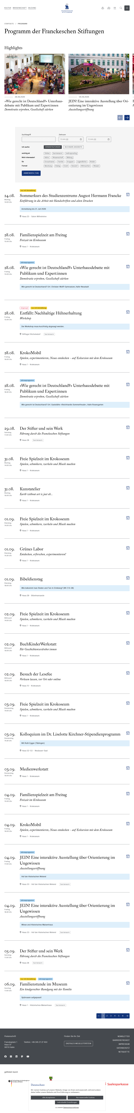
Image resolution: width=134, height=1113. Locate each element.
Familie (60, 162)
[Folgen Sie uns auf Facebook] (5, 1056)
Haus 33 (25, 884)
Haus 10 (25, 686)
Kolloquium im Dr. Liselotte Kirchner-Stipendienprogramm (70, 734)
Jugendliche (81, 162)
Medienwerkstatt (34, 769)
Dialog (57, 166)
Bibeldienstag (31, 579)
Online (47, 153)
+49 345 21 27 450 (39, 1042)
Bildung (69, 158)
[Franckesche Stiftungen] (67, 8)
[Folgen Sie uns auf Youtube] (28, 1056)
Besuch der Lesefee (36, 674)
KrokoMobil (30, 352)
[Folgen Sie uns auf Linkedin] (16, 1056)
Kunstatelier (30, 488)
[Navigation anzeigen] (127, 8)
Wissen (96, 166)
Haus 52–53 (27, 751)
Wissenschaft (58, 158)
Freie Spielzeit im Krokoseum (44, 458)
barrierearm (57, 153)
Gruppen (70, 162)
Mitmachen (85, 166)
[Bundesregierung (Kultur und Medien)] (19, 1083)
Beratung (48, 166)
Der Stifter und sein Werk (41, 428)
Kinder (92, 162)
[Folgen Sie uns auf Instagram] (11, 1056)
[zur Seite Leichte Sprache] (102, 8)
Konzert (75, 166)
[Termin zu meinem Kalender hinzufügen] (128, 194)
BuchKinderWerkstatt (38, 644)
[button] (127, 117)
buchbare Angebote (73, 147)
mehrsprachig (71, 153)
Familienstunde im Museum (43, 984)
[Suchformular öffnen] (121, 8)
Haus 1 (25, 247)
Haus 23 (25, 216)
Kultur (47, 158)
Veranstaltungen (52, 147)
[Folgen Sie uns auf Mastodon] (22, 1056)
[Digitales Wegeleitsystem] (108, 8)
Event (66, 166)
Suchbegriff (26, 135)
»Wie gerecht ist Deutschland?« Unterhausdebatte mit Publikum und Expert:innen (34, 103)
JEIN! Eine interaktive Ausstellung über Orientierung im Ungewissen (99, 103)
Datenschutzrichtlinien (71, 1107)
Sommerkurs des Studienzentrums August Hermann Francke (70, 195)
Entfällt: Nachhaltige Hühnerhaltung (51, 313)
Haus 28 (25, 440)
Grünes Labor (31, 549)
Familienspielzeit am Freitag (43, 234)
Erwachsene (49, 162)
